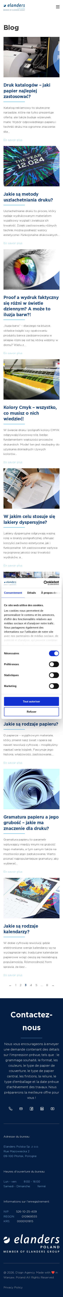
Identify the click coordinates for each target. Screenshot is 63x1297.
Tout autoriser (31, 701)
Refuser (31, 711)
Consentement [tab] (13, 592)
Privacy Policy (13, 1287)
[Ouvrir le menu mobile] (57, 6)
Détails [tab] (31, 592)
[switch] (54, 664)
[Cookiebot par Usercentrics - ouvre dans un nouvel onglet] (44, 583)
